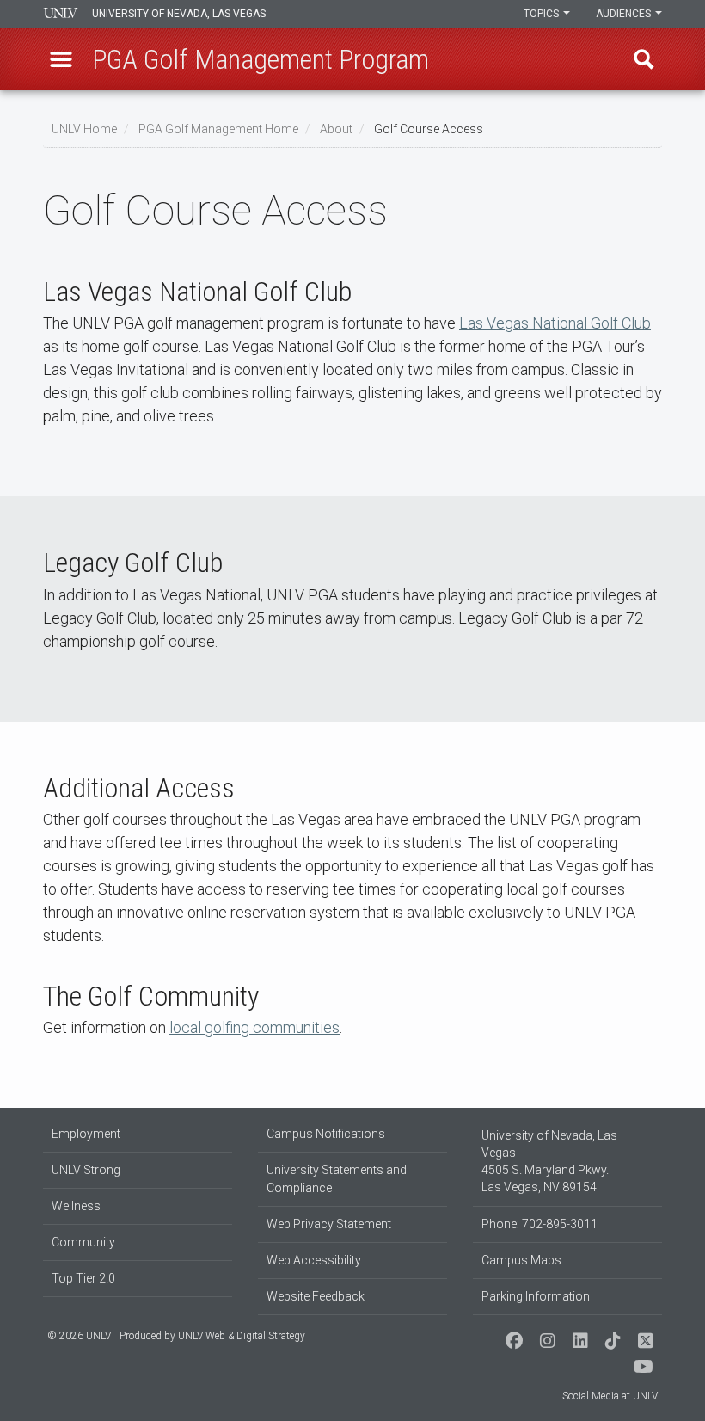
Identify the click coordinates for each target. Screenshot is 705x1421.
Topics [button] (542, 14)
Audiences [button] (624, 14)
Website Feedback (316, 1296)
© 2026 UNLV (79, 1336)
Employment (86, 1134)
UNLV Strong (86, 1170)
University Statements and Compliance (337, 1179)
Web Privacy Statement (329, 1224)
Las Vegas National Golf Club (555, 323)
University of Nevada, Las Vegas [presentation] (179, 14)
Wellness (76, 1206)
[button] (61, 59)
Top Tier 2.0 (83, 1278)
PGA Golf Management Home (218, 129)
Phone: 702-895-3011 (539, 1224)
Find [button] (644, 59)
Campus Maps (521, 1260)
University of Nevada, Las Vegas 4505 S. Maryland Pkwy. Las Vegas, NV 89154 (549, 1161)
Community (83, 1242)
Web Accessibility (314, 1260)
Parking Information (535, 1296)
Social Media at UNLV (610, 1396)
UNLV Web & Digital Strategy (241, 1336)
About (336, 129)
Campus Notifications (326, 1134)
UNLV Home (84, 129)
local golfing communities (254, 1027)
